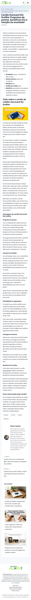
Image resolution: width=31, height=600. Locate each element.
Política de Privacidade (16, 589)
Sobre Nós (15, 585)
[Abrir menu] (28, 3)
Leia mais (17, 582)
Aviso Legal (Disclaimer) (15, 587)
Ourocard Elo (7, 370)
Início (2, 9)
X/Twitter (13, 415)
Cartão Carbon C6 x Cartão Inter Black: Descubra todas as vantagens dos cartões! (15, 460)
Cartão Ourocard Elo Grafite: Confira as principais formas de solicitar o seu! (15, 472)
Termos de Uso (15, 590)
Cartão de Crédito (9, 9)
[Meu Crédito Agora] (5, 2)
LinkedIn (20, 415)
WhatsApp (6, 419)
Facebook (6, 415)
